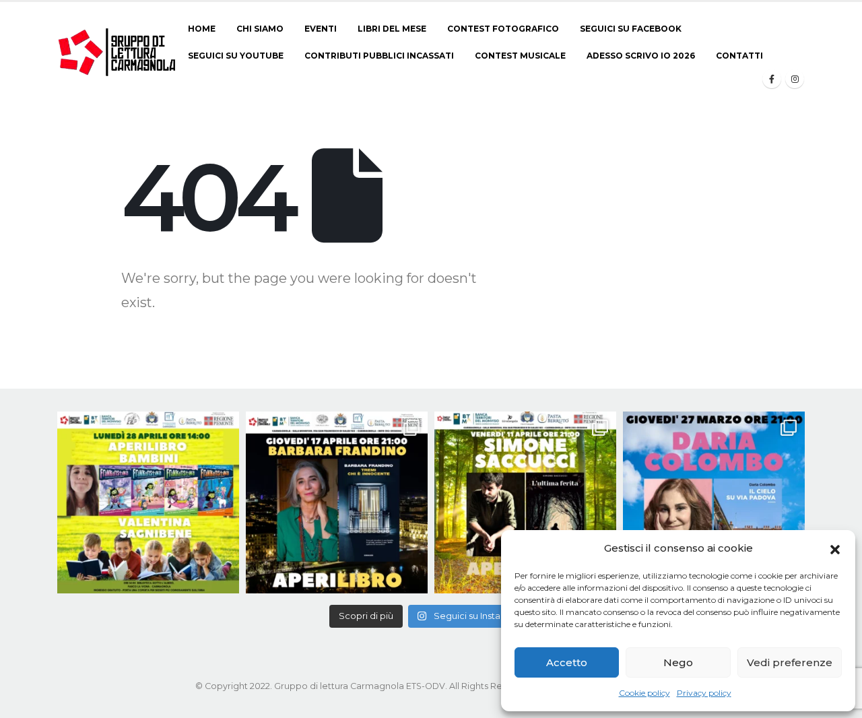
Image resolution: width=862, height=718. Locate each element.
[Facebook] (771, 78)
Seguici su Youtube (236, 56)
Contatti (739, 56)
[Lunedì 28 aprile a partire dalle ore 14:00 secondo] (148, 502)
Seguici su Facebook (631, 29)
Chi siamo (260, 29)
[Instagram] (794, 78)
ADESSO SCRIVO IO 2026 (641, 56)
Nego (678, 662)
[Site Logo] (117, 52)
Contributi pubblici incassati (379, 56)
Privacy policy (704, 693)
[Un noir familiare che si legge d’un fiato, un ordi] (337, 502)
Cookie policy (644, 693)
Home (202, 29)
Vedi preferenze (789, 662)
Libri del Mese (392, 29)
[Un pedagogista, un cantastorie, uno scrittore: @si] (525, 502)
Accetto (566, 662)
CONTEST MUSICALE (520, 56)
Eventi (320, 29)
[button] (835, 548)
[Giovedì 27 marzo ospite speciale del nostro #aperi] (714, 502)
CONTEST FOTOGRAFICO (503, 29)
